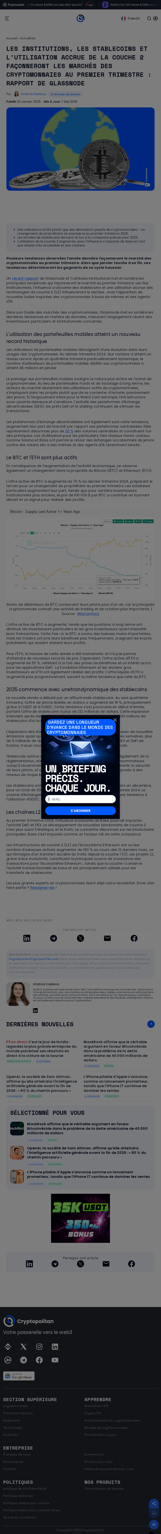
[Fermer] (115, 720)
